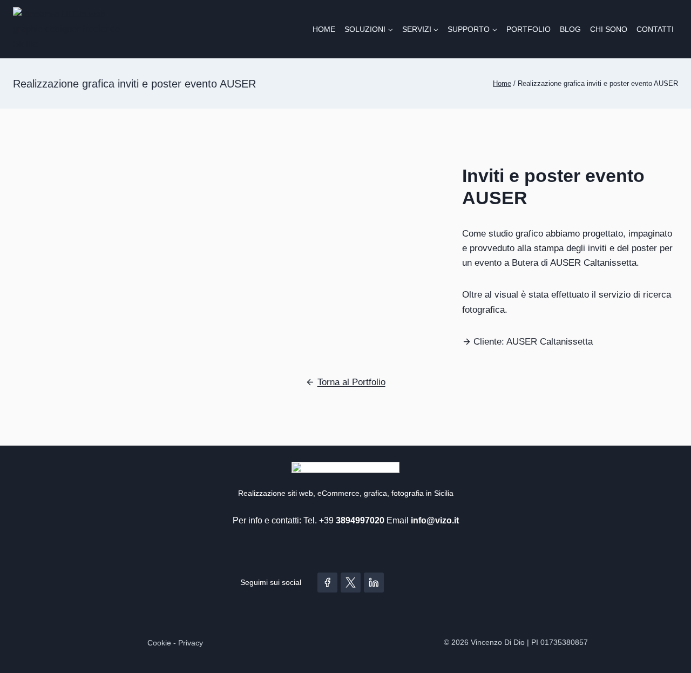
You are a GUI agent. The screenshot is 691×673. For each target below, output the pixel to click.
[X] (351, 583)
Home (324, 29)
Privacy (190, 642)
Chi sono (608, 29)
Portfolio (528, 29)
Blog (570, 29)
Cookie (159, 642)
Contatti (655, 29)
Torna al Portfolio (351, 382)
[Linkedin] (374, 583)
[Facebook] (327, 583)
